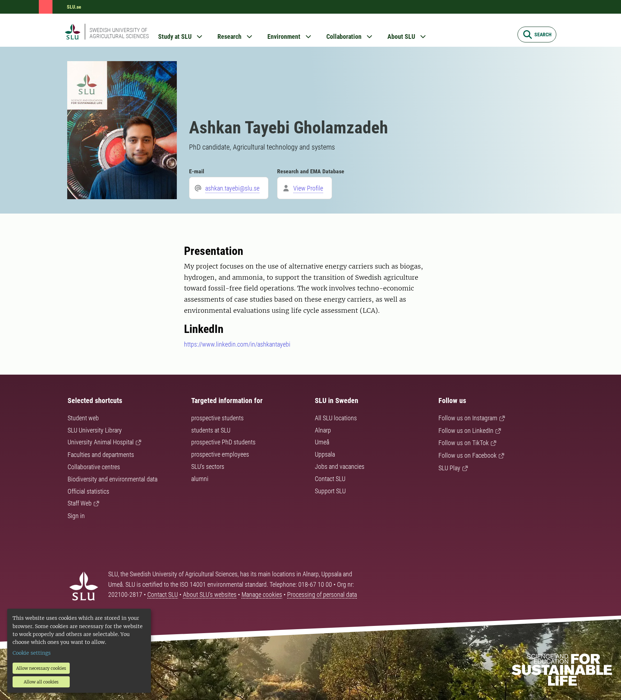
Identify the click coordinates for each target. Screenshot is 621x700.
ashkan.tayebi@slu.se (232, 188)
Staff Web (80, 503)
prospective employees (220, 454)
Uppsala (325, 454)
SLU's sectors (207, 466)
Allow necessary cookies (41, 668)
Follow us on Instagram (467, 418)
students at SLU (210, 430)
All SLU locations (336, 418)
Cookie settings (32, 653)
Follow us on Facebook (467, 455)
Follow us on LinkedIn (465, 430)
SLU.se (74, 7)
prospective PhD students (223, 442)
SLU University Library (95, 430)
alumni (199, 478)
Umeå (322, 442)
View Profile (308, 188)
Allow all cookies (41, 682)
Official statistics (88, 491)
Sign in (76, 516)
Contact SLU (330, 478)
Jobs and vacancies (339, 466)
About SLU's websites (209, 594)
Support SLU (330, 491)
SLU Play (449, 468)
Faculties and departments (101, 454)
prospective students (217, 418)
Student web (83, 418)
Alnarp (323, 430)
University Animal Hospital (101, 442)
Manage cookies (262, 594)
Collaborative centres (94, 467)
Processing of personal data (322, 594)
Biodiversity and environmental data (112, 479)
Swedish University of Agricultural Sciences (119, 33)
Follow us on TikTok (463, 443)
